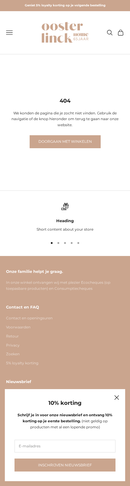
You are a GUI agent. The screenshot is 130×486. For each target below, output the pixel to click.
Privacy (13, 345)
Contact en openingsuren (29, 318)
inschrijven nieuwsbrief (65, 465)
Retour (12, 336)
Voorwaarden (18, 327)
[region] (65, 217)
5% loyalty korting (22, 363)
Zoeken (13, 354)
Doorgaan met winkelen (65, 141)
